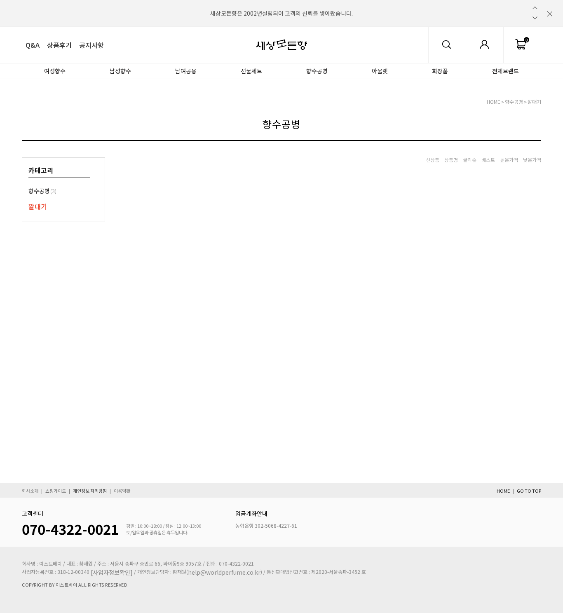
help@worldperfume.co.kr (224, 572)
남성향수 (120, 71)
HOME (493, 101)
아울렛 (380, 71)
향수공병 (317, 71)
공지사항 (91, 45)
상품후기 (59, 45)
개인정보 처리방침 (90, 490)
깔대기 (534, 101)
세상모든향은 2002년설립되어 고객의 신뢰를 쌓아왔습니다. (281, 13)
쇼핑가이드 (55, 490)
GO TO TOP (529, 490)
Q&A (33, 45)
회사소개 (30, 490)
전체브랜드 (505, 71)
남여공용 (186, 71)
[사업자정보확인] (112, 572)
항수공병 (42, 191)
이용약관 (122, 490)
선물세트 (251, 71)
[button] (535, 8)
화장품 (440, 71)
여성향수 (55, 71)
